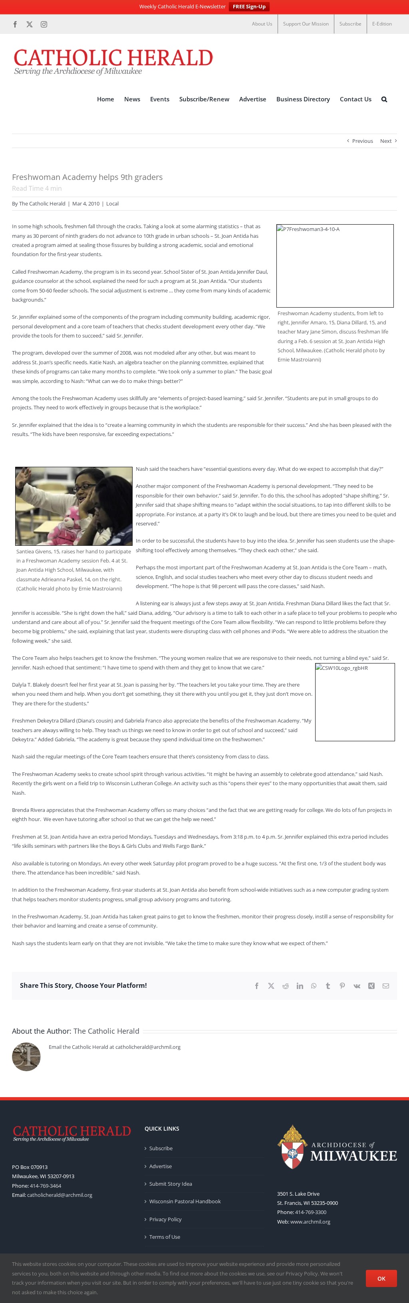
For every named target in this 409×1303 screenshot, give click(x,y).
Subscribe (161, 1148)
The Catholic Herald (42, 203)
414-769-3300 (310, 1212)
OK (381, 1278)
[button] (384, 99)
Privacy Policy (165, 1219)
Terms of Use (164, 1236)
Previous (362, 140)
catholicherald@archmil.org (59, 1194)
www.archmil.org (310, 1221)
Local (112, 203)
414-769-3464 (45, 1185)
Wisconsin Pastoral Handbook (185, 1201)
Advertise (160, 1166)
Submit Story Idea (170, 1183)
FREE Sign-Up (249, 6)
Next (386, 140)
